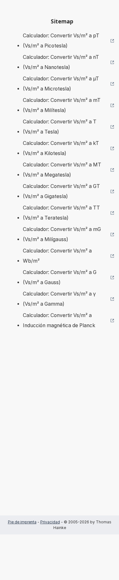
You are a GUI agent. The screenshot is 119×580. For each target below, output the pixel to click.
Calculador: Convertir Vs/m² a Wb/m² (57, 256)
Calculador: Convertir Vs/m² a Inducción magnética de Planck (59, 320)
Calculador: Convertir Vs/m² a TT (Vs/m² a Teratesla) (61, 213)
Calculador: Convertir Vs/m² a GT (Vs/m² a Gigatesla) (61, 191)
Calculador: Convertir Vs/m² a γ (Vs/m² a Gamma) (59, 299)
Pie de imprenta (22, 522)
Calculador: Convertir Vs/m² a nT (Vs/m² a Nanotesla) (61, 62)
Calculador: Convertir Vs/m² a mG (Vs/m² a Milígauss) (62, 234)
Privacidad (50, 522)
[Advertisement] (59, 431)
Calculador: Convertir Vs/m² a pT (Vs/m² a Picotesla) (61, 41)
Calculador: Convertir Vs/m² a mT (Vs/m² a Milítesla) (62, 105)
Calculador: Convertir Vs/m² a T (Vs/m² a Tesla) (59, 127)
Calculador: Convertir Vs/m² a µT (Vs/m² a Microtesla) (61, 84)
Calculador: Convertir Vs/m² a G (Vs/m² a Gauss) (59, 277)
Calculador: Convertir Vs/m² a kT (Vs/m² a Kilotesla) (61, 148)
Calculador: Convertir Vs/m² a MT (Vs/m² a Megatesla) (62, 170)
